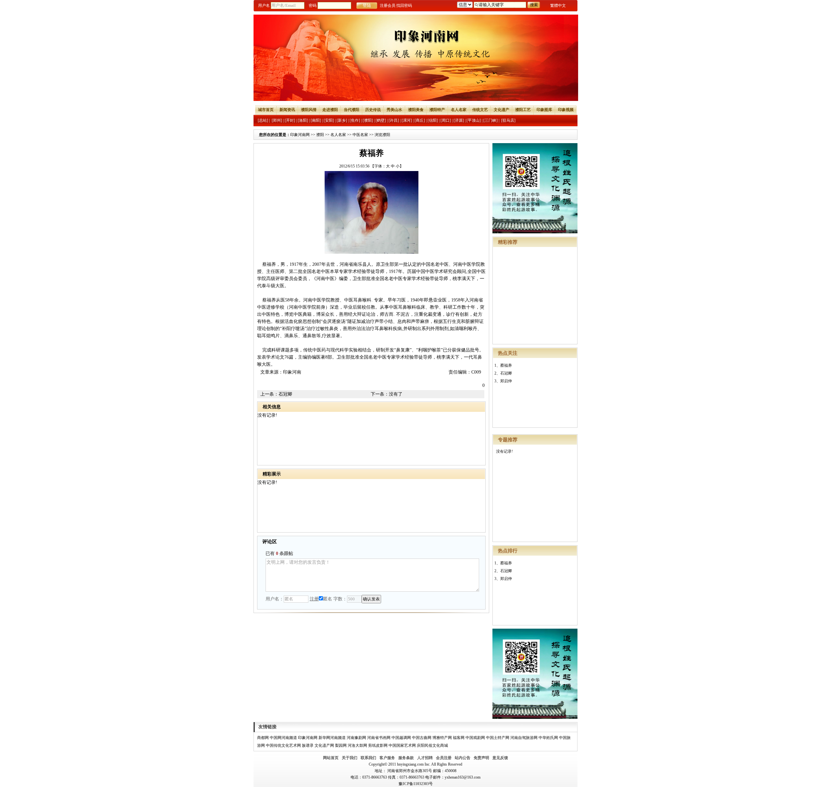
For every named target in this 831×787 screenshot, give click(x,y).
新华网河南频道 (332, 737)
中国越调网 (401, 737)
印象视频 (566, 109)
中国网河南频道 (283, 737)
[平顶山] (473, 120)
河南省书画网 (379, 737)
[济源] (458, 120)
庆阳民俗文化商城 (432, 745)
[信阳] (433, 120)
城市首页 (266, 109)
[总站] (263, 120)
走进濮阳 (330, 109)
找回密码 (404, 5)
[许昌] (394, 120)
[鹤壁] (381, 120)
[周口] (445, 120)
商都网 (263, 737)
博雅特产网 (442, 737)
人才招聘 (425, 758)
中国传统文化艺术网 (283, 745)
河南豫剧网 (356, 737)
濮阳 (320, 134)
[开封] (290, 120)
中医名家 (360, 134)
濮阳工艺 (523, 109)
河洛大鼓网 (357, 745)
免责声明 (481, 758)
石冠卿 (506, 373)
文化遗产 (501, 109)
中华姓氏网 (548, 737)
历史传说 (373, 109)
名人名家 (458, 109)
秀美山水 (394, 109)
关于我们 (349, 758)
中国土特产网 (497, 737)
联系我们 (368, 758)
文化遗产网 (324, 745)
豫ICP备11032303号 (416, 783)
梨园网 (341, 745)
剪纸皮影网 (378, 745)
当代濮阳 (351, 109)
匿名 (327, 598)
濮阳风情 (308, 109)
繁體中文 (558, 5)
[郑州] (277, 120)
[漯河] (407, 120)
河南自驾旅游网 (524, 737)
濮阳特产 (437, 109)
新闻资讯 (287, 109)
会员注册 (444, 758)
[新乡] (342, 120)
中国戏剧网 (475, 737)
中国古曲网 (421, 737)
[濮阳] (368, 120)
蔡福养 (506, 365)
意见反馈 (500, 758)
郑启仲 (506, 381)
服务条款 (406, 758)
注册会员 (387, 5)
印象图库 (544, 109)
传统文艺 (480, 109)
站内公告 (462, 758)
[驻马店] (508, 120)
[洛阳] (303, 120)
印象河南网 (300, 134)
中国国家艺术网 (402, 745)
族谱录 (308, 745)
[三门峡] (490, 120)
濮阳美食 (416, 109)
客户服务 (387, 758)
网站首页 (331, 758)
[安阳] (329, 120)
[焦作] (355, 120)
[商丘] (420, 120)
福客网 (459, 737)
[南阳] (316, 120)
